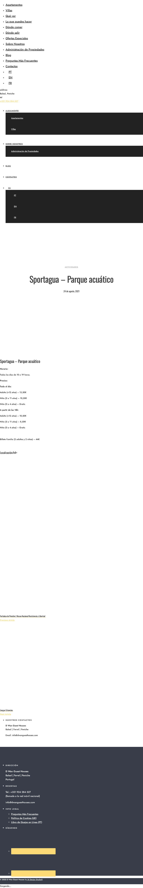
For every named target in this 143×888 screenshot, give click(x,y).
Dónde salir (13, 33)
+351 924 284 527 (9, 101)
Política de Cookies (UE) (23, 818)
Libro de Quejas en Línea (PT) (26, 822)
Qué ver (11, 16)
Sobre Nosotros (15, 44)
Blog (8, 55)
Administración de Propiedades (25, 50)
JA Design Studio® (35, 879)
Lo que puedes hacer (19, 22)
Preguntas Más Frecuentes (22, 61)
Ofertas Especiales (17, 38)
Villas (9, 10)
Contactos (11, 66)
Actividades (71, 267)
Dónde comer (14, 27)
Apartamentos (14, 5)
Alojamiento (12, 111)
